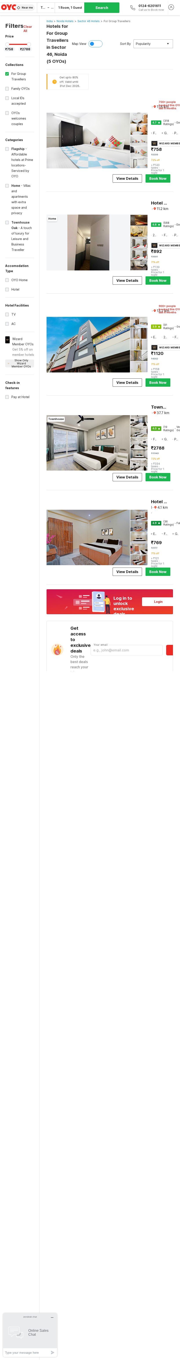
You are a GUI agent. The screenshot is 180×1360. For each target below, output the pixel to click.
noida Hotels (65, 21)
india (50, 21)
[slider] (7, 44)
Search (101, 7)
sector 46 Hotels (88, 21)
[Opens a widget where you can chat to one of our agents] (30, 1334)
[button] (28, 29)
